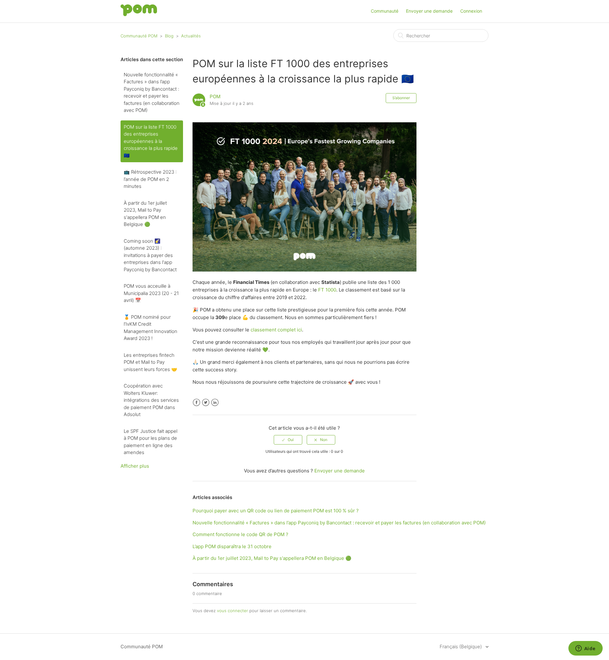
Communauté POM (139, 35)
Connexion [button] (471, 11)
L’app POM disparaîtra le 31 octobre (232, 546)
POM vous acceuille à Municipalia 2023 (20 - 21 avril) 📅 (151, 293)
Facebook (196, 403)
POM (215, 96)
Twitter (206, 403)
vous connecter (232, 610)
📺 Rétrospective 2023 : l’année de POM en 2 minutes (150, 179)
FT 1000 (327, 290)
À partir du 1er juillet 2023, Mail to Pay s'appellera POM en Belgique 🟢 (145, 213)
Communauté (384, 11)
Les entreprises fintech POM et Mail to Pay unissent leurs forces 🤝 (150, 362)
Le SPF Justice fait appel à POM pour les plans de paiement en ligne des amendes (150, 442)
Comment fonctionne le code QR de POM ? (240, 534)
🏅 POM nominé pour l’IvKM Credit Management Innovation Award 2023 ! (150, 328)
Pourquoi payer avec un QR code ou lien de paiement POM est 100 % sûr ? (276, 511)
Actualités (191, 35)
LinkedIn (215, 403)
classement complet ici (276, 330)
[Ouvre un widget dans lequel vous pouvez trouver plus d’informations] (585, 649)
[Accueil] (139, 14)
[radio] (288, 440)
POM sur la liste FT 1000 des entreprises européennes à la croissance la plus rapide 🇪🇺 (151, 141)
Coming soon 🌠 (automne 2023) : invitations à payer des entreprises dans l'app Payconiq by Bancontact (150, 255)
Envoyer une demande (429, 11)
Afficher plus (135, 466)
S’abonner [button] (401, 97)
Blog (169, 35)
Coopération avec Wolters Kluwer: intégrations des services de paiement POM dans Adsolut (151, 400)
